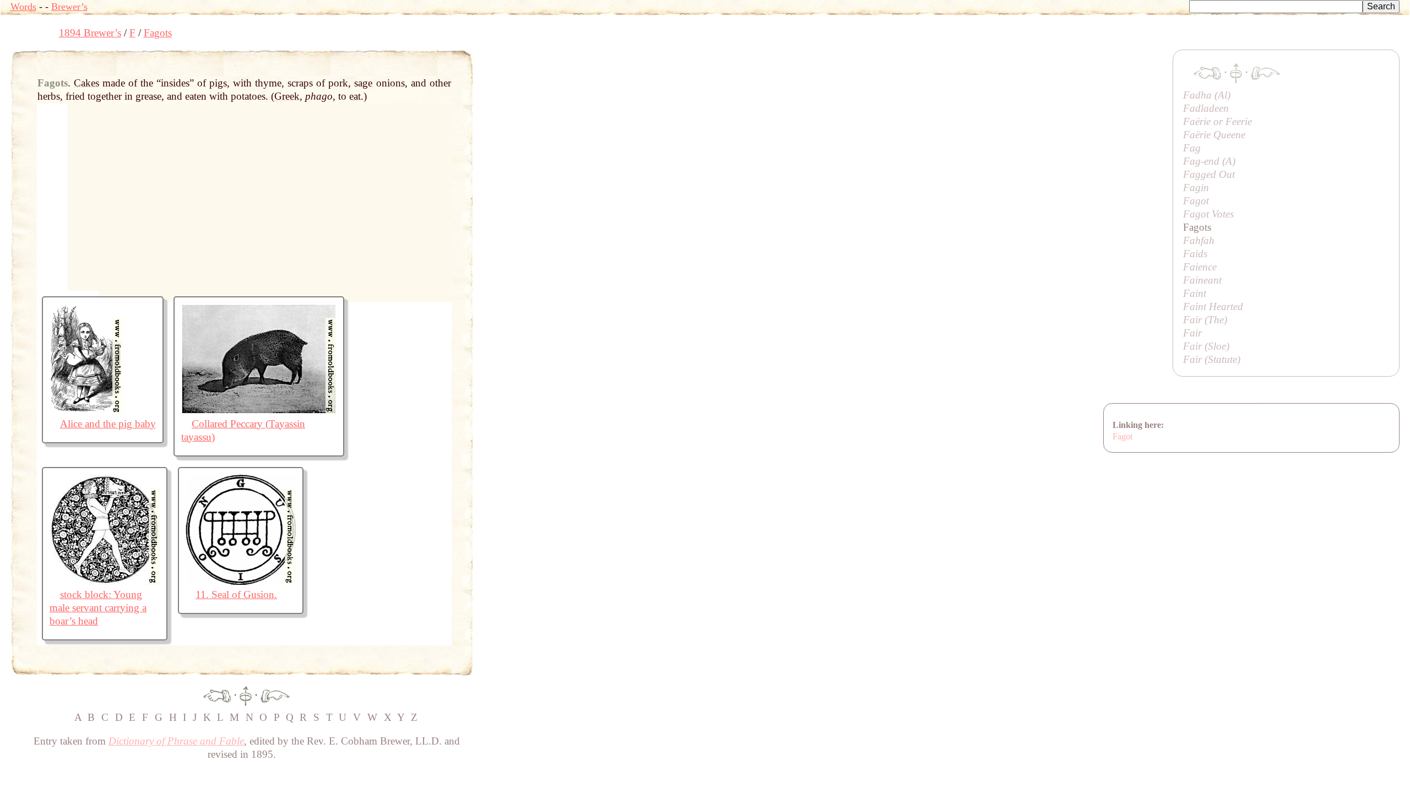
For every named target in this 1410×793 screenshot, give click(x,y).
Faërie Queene (1214, 134)
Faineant (1202, 280)
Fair (1192, 333)
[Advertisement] (673, 74)
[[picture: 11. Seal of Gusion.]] (241, 581)
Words (23, 6)
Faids (1195, 253)
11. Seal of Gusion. (236, 594)
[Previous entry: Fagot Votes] (217, 694)
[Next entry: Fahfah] (275, 694)
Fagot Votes (1208, 214)
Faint (1194, 293)
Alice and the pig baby (108, 424)
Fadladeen (1206, 108)
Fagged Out (1209, 174)
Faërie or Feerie (1217, 121)
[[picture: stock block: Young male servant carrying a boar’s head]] (105, 581)
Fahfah (1198, 240)
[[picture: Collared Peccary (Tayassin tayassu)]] (259, 410)
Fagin (1196, 187)
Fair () (1205, 319)
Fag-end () (1209, 161)
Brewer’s (69, 6)
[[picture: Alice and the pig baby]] (86, 410)
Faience (1200, 267)
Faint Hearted (1213, 306)
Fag (1192, 148)
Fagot (1196, 201)
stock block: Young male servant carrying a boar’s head (98, 608)
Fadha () (1206, 95)
